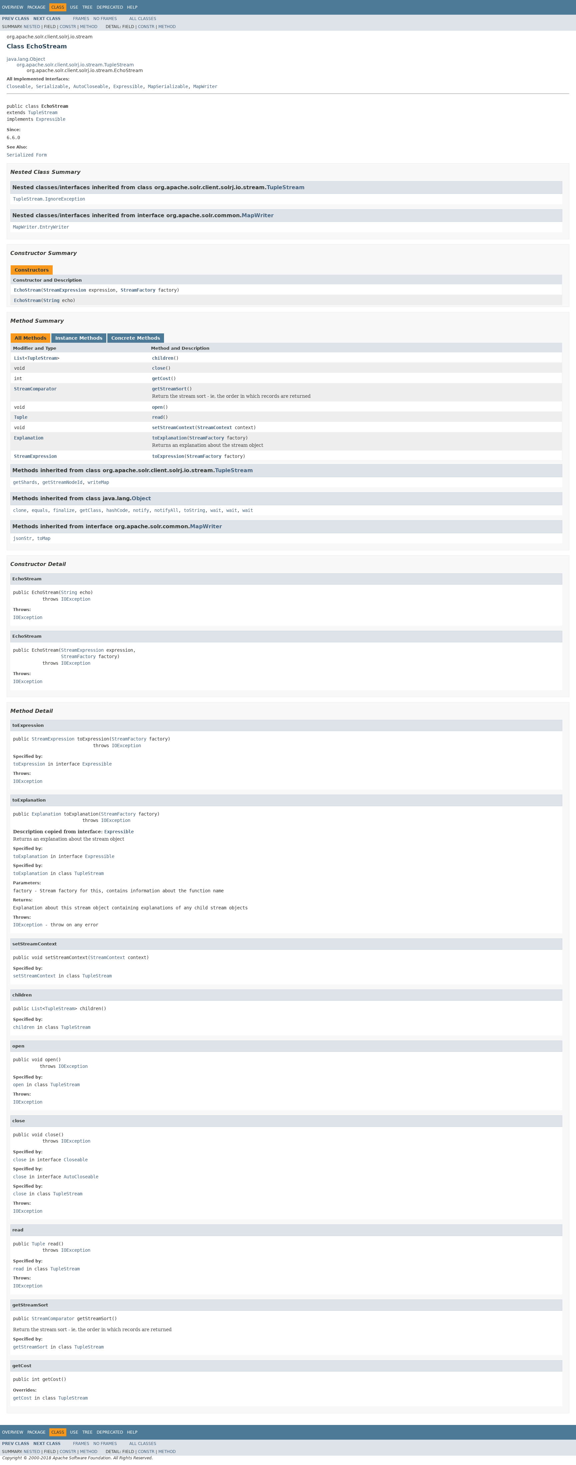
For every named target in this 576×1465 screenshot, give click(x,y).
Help (132, 7)
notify (141, 510)
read (157, 417)
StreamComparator (35, 388)
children (162, 358)
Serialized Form (27, 155)
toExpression (168, 456)
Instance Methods (78, 338)
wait (215, 510)
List (19, 358)
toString (194, 510)
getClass (90, 510)
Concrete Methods (135, 338)
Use (74, 7)
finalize (63, 510)
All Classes (142, 18)
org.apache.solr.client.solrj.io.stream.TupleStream (75, 64)
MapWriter (205, 86)
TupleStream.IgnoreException (49, 199)
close (158, 368)
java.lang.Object (26, 59)
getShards (25, 482)
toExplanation (169, 438)
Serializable (52, 86)
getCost (161, 378)
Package (36, 7)
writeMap (98, 482)
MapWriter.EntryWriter (41, 227)
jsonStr (22, 538)
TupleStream (42, 112)
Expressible (128, 86)
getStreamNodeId (62, 482)
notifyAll (166, 510)
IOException (75, 599)
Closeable (19, 86)
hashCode (117, 510)
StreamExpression (64, 290)
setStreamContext (173, 427)
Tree (87, 7)
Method (88, 26)
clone (19, 510)
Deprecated (110, 7)
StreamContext (214, 427)
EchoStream (27, 290)
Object (141, 498)
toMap (43, 538)
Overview (12, 7)
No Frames (105, 18)
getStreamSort (169, 388)
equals (40, 510)
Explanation (28, 438)
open (157, 407)
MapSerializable (168, 86)
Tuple (20, 417)
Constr (68, 26)
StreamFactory (138, 290)
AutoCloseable (90, 86)
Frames (81, 18)
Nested (32, 26)
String (51, 300)
